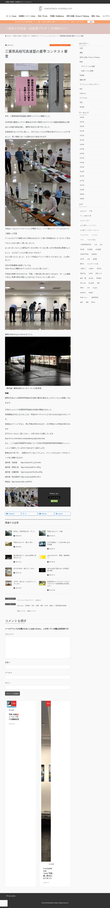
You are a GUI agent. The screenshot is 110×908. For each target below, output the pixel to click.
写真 (32, 605)
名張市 (82, 259)
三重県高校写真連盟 (60, 605)
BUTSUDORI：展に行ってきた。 (25, 568)
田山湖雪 (91, 283)
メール (8, 672)
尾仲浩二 (99, 268)
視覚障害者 (94, 297)
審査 (41, 605)
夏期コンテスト (31, 611)
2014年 (82, 171)
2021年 (82, 140)
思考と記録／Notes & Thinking (90, 57)
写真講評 (27, 605)
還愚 (87, 302)
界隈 (98, 283)
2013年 (82, 176)
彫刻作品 (83, 273)
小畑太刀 (83, 268)
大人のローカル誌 (92, 264)
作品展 (82, 249)
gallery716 (83, 211)
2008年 (82, 199)
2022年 (82, 135)
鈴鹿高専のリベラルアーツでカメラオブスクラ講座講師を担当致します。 (58, 584)
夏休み (82, 264)
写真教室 (94, 254)
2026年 (82, 117)
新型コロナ (98, 273)
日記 (81, 102)
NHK (90, 211)
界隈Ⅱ (82, 288)
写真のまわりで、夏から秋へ (23, 542)
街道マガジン (84, 297)
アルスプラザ (84, 235)
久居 (95, 244)
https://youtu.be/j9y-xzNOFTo (22, 481)
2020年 (46, 605)
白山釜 (95, 288)
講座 (81, 302)
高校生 (51, 605)
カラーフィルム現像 (88, 66)
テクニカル (83, 98)
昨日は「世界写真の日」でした (24, 531)
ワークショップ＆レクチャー (60, 45)
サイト (7, 683)
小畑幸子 (91, 268)
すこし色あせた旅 (85, 216)
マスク (82, 240)
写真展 (82, 75)
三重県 (37, 605)
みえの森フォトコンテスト (88, 225)
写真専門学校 (84, 254)
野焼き (93, 302)
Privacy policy (11, 896)
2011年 (82, 185)
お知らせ (38, 600)
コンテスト (94, 235)
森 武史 (91, 278)
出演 (81, 48)
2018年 (82, 153)
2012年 (82, 181)
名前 (7, 662)
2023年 (82, 131)
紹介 (81, 89)
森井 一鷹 (83, 278)
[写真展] (46, 781)
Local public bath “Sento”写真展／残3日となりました (48, 873)
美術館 (91, 292)
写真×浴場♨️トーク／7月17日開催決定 (14, 716)
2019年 (82, 149)
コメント (9, 634)
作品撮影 (90, 249)
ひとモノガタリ (85, 220)
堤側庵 (95, 259)
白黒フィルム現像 (87, 71)
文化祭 (91, 273)
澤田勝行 (99, 278)
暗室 (81, 62)
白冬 (88, 288)
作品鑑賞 (98, 249)
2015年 (82, 167)
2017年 (82, 158)
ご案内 (91, 22)
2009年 (82, 194)
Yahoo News (20, 605)
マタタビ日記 (91, 240)
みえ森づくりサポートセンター (90, 230)
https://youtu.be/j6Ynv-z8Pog (31, 467)
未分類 (82, 107)
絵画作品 (83, 292)
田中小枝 (83, 283)
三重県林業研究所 (85, 244)
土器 (88, 259)
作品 (101, 244)
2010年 (82, 190)
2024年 (82, 126)
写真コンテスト (21, 611)
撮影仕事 (83, 80)
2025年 (82, 122)
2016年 (82, 162)
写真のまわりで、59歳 (54, 531)
